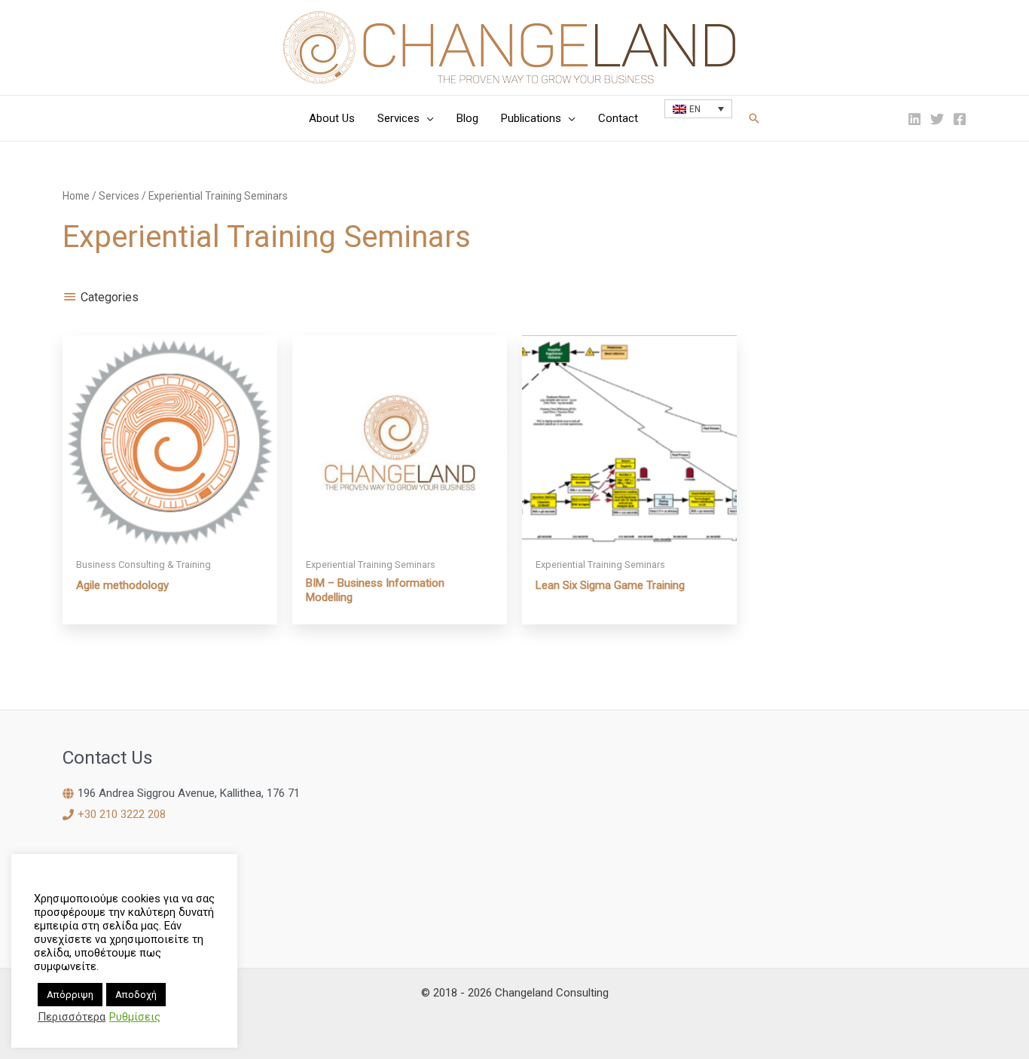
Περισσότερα (71, 1017)
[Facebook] (959, 119)
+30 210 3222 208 (122, 814)
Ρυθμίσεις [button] (134, 1017)
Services (119, 196)
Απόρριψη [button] (70, 994)
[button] (427, 118)
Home (76, 196)
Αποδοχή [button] (136, 994)
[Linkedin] (914, 119)
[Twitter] (937, 119)
